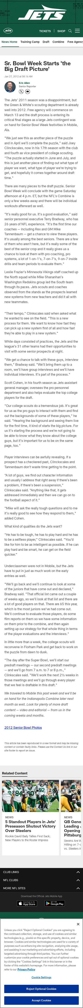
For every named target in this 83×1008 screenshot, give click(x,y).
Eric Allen (24, 82)
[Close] (78, 924)
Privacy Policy (26, 969)
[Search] (70, 31)
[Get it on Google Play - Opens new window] (54, 905)
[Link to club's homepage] (8, 29)
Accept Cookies (41, 1000)
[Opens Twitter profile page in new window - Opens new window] (21, 91)
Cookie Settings (41, 977)
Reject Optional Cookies (41, 988)
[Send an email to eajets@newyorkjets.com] (27, 91)
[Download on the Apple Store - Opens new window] (27, 904)
